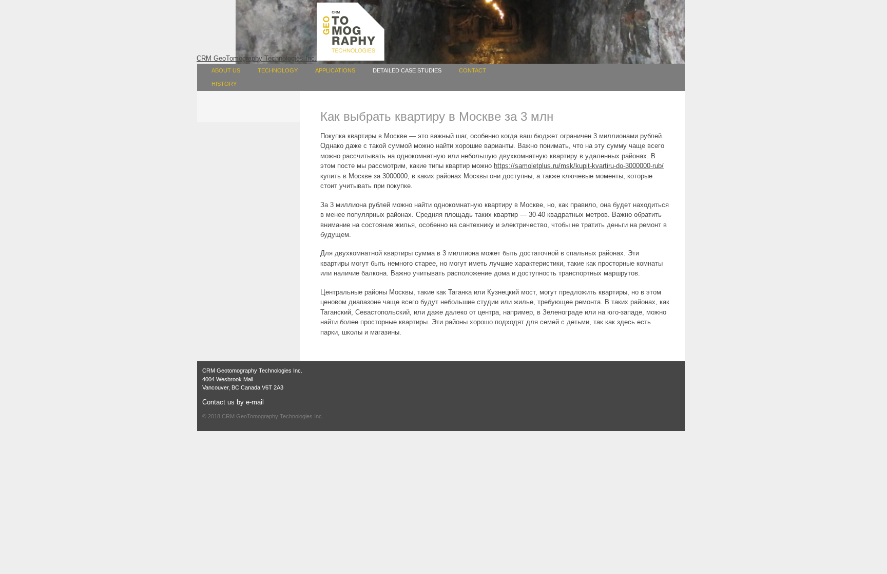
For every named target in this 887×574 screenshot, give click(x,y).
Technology (278, 70)
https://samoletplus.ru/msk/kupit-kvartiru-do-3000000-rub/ (579, 166)
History (224, 84)
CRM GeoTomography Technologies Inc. (272, 416)
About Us (225, 70)
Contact (472, 70)
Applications (335, 70)
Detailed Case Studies (407, 70)
